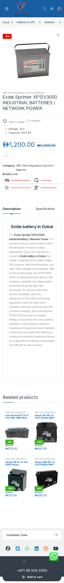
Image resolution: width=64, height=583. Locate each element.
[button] (58, 35)
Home (6, 22)
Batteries (50, 22)
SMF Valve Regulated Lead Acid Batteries (24, 92)
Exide (14, 174)
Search (44, 9)
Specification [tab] (45, 209)
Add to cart (34, 577)
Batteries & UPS (26, 22)
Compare (35, 120)
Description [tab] (12, 209)
